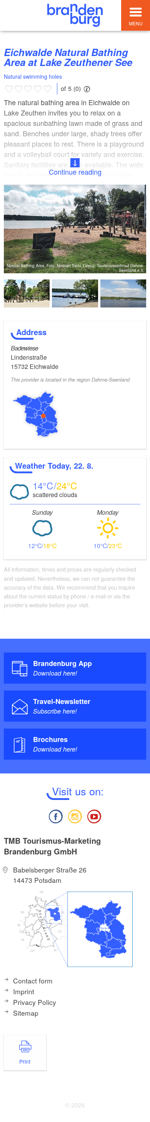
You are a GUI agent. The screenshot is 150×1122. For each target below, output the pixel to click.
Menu (136, 23)
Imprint (23, 991)
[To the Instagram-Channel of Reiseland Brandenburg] (75, 815)
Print (24, 1061)
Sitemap (25, 1013)
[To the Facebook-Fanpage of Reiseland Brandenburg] (55, 815)
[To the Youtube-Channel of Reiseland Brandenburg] (94, 815)
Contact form (33, 980)
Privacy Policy (34, 1002)
